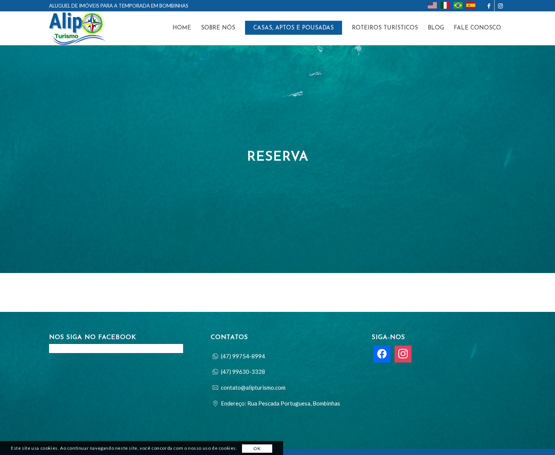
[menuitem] (451, 6)
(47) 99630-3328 (243, 371)
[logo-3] (77, 28)
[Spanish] (472, 5)
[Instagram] (403, 353)
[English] (434, 5)
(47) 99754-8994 (243, 356)
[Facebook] (381, 353)
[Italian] (447, 5)
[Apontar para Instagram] (500, 5)
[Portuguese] (459, 5)
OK (257, 448)
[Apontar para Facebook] (488, 5)
